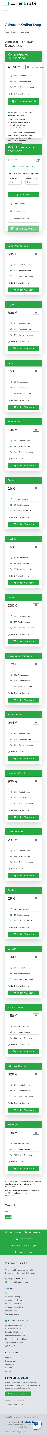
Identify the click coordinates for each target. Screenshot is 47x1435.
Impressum (9, 1357)
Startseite (9, 1293)
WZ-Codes (25, 1405)
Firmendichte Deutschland (16, 1339)
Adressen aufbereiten (14, 1303)
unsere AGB (10, 1364)
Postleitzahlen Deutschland (16, 1325)
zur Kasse (8, 1217)
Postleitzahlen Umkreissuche (17, 1332)
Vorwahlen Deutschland (15, 1336)
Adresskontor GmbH (29, 1422)
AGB (30, 1432)
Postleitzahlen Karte (13, 1329)
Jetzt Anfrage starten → (18, 1394)
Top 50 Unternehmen (14, 1343)
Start (7, 32)
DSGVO (8, 1368)
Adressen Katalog (12, 1297)
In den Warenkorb (25, 101)
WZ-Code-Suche (12, 1346)
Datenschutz (10, 1361)
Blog (34, 1405)
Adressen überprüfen (14, 1307)
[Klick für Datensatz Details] (37, 160)
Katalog (14, 32)
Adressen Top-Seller (13, 1300)
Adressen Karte (12, 1405)
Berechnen (24, 195)
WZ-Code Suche (12, 1314)
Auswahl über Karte (25, 166)
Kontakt (8, 1371)
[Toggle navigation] (5, 8)
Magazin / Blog (11, 1310)
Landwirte (24, 32)
